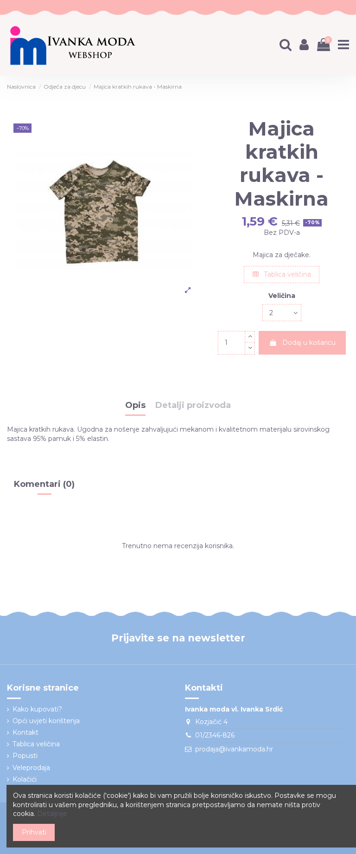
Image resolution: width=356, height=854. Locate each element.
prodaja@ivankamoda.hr (234, 749)
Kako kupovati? (37, 709)
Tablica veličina (286, 274)
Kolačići (25, 779)
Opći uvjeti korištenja (46, 721)
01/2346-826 (215, 735)
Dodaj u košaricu (309, 342)
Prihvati (34, 832)
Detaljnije (52, 813)
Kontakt (25, 732)
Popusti (25, 755)
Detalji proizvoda (193, 405)
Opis (135, 405)
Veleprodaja (31, 767)
